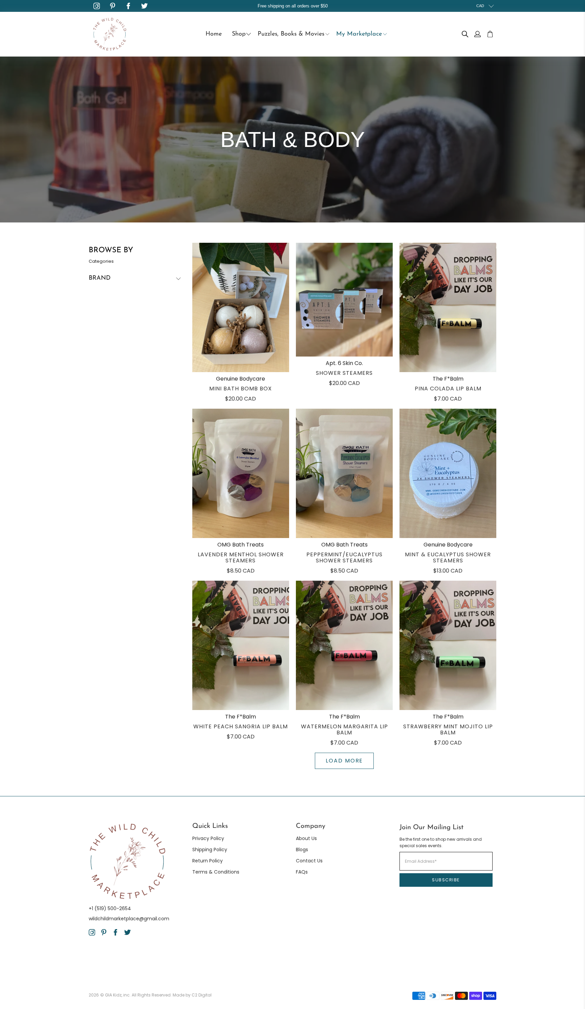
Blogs (302, 849)
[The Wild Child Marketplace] (110, 34)
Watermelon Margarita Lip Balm (344, 729)
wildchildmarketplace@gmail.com (129, 918)
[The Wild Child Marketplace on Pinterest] (112, 6)
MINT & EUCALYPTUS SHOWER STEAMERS (448, 557)
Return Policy (207, 860)
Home (213, 34)
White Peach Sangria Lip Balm (240, 726)
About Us (306, 838)
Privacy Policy (208, 838)
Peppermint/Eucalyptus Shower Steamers (344, 557)
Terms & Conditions (215, 871)
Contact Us (309, 860)
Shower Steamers (344, 373)
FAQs (302, 871)
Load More (344, 761)
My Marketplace (359, 34)
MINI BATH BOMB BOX (240, 388)
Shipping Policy (209, 849)
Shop (239, 34)
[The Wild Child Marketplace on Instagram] (96, 6)
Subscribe (446, 880)
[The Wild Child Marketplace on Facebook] (128, 6)
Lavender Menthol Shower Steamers (241, 557)
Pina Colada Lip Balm (448, 388)
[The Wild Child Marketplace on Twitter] (144, 6)
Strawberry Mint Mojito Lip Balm (448, 729)
